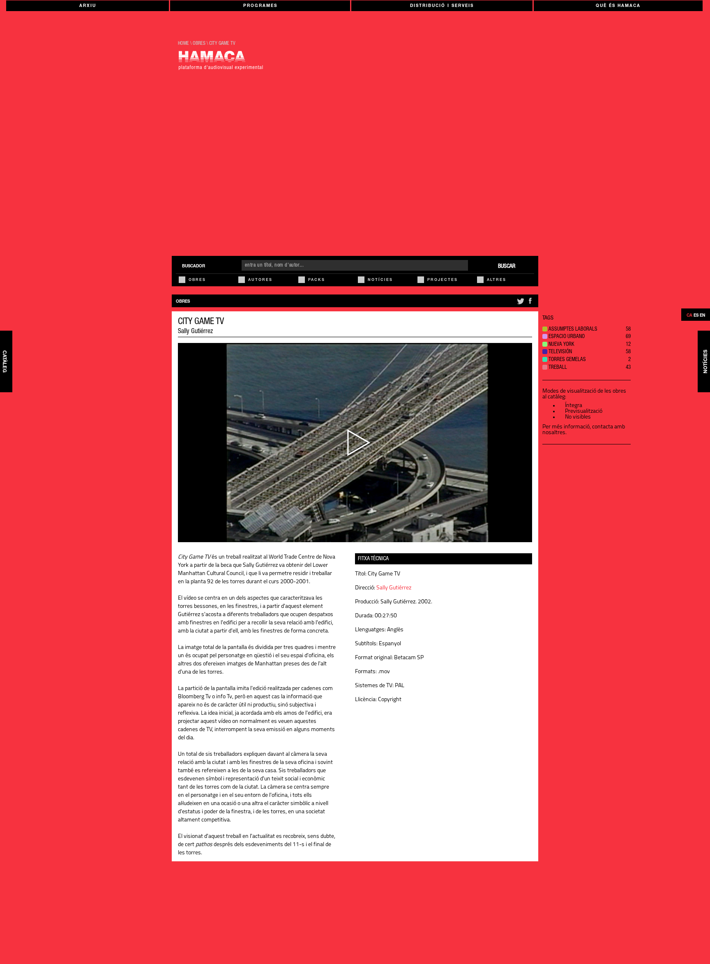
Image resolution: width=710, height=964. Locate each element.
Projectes (442, 280)
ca (689, 316)
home (183, 43)
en (702, 316)
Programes (260, 6)
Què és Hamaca (618, 6)
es (696, 316)
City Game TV (222, 43)
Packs (316, 280)
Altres (496, 280)
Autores (260, 280)
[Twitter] (520, 304)
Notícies (380, 280)
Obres (197, 280)
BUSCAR (506, 266)
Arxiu (87, 6)
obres (199, 43)
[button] (586, 330)
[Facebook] (530, 304)
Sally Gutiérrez (195, 332)
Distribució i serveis (442, 6)
